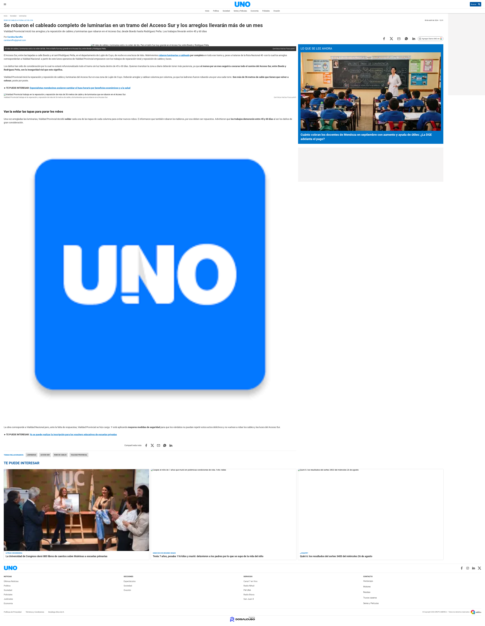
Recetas (366, 592)
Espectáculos (130, 581)
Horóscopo (368, 581)
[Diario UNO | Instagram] (467, 568)
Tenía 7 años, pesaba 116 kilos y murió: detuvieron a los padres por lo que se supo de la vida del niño (208, 556)
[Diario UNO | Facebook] (461, 568)
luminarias (31, 455)
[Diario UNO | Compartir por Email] (398, 38)
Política (216, 11)
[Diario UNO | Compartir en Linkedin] (413, 38)
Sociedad (226, 11)
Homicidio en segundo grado (164, 553)
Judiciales (8, 599)
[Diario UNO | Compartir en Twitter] (391, 38)
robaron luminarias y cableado (174, 55)
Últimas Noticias (11, 581)
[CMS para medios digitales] (242, 619)
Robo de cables (60, 455)
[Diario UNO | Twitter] (479, 568)
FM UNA (247, 590)
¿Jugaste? (304, 553)
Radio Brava (249, 594)
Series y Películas (240, 11)
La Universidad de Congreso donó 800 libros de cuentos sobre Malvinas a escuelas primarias (56, 556)
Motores (367, 586)
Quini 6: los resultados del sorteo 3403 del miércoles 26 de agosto (336, 556)
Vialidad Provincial (79, 455)
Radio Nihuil (249, 586)
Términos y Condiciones (35, 612)
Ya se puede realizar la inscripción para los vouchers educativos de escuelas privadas (73, 434)
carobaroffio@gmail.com (15, 40)
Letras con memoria (14, 553)
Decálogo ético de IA (56, 612)
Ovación (276, 11)
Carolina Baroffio (15, 37)
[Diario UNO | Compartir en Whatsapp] (406, 38)
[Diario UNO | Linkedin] (473, 568)
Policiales (266, 11)
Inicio (207, 11)
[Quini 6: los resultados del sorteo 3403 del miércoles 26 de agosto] (370, 510)
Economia (255, 11)
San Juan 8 (249, 599)
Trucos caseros (370, 598)
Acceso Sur (45, 455)
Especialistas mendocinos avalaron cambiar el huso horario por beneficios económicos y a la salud (80, 88)
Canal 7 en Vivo (250, 581)
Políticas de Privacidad (13, 612)
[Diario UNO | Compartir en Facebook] (383, 38)
